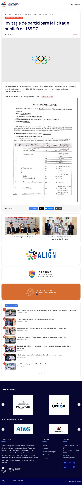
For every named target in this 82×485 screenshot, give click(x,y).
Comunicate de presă (49, 452)
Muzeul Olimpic (47, 455)
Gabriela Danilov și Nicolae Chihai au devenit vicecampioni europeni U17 (42, 328)
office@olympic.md (69, 458)
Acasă (8, 14)
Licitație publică (16, 14)
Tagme (78, 481)
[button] (3, 404)
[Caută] (72, 5)
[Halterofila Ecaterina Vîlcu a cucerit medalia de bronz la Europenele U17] (10, 340)
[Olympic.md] (11, 4)
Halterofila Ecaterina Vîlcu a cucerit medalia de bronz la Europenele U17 (41, 337)
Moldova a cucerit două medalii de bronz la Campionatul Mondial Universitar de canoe (46, 310)
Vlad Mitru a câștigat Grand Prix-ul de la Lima (32, 364)
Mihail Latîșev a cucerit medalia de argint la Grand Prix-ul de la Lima (40, 355)
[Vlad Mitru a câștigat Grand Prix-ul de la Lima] (10, 366)
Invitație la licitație (47, 97)
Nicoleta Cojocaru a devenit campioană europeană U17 (36, 319)
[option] (23, 405)
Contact (45, 458)
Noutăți (19, 18)
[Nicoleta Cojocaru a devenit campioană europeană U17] (10, 322)
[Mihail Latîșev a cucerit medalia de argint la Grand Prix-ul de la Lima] (10, 357)
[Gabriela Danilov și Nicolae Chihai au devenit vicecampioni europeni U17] (10, 331)
